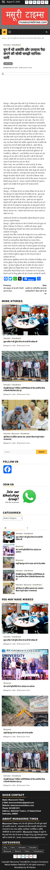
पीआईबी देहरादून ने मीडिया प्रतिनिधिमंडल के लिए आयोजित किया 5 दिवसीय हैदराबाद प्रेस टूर (30, 576)
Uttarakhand (16, 45)
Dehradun (7, 45)
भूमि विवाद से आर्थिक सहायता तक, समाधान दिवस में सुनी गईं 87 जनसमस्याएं (29, 589)
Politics (27, 851)
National (18, 851)
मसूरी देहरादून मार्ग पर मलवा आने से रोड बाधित (30, 563)
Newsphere (19, 867)
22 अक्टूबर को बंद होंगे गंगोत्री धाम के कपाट (13, 288)
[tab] (14, 528)
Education (33, 847)
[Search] (46, 32)
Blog (5, 847)
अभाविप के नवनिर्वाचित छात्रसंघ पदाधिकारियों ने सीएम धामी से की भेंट (36, 289)
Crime (12, 847)
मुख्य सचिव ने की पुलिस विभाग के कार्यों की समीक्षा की (20, 342)
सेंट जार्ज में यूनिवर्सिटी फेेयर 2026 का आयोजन (19, 686)
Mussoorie (15, 433)
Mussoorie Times (26, 67)
